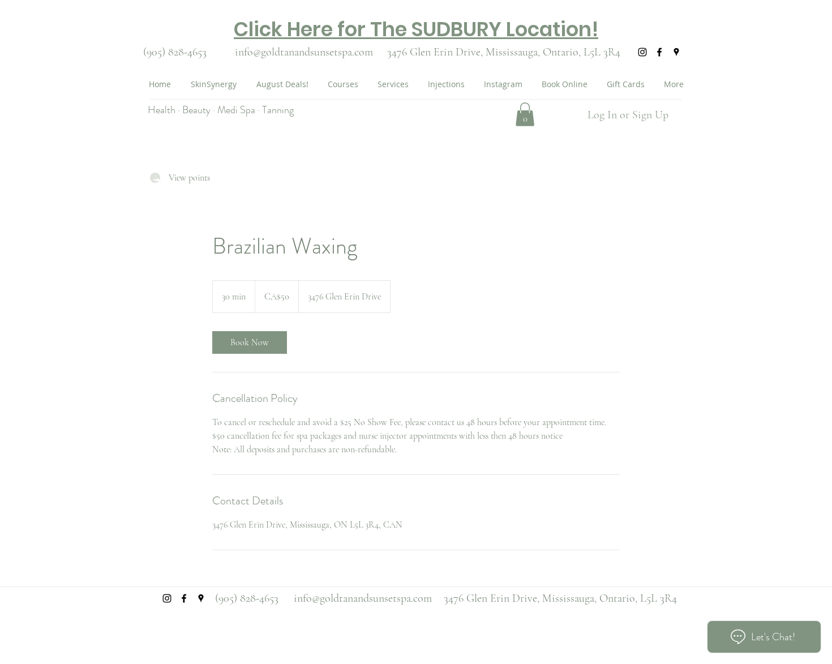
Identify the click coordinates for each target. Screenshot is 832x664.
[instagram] (642, 52)
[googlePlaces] (676, 52)
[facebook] (659, 52)
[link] (249, 342)
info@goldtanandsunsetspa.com (304, 52)
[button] (525, 114)
